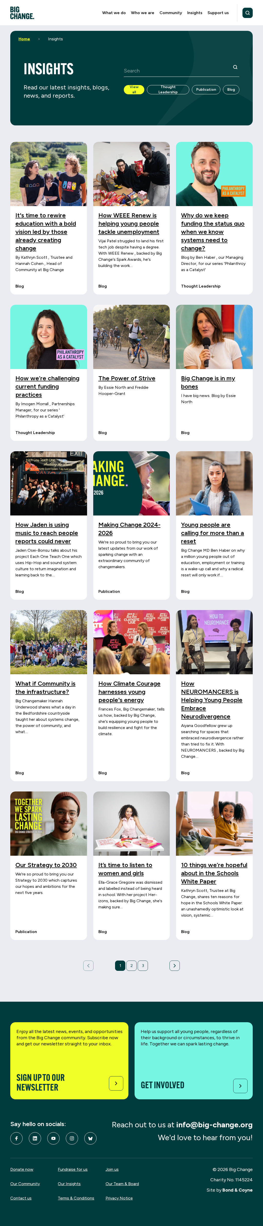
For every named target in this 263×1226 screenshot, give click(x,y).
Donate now (21, 1169)
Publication (206, 89)
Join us (112, 1169)
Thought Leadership (168, 89)
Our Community (25, 1183)
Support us (218, 12)
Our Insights (69, 1183)
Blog (231, 89)
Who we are (142, 12)
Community (170, 12)
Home (24, 38)
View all (134, 89)
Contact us (21, 1198)
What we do (114, 12)
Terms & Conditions (76, 1198)
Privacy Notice (119, 1198)
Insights (194, 12)
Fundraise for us (73, 1169)
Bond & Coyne (237, 1190)
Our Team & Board (122, 1183)
